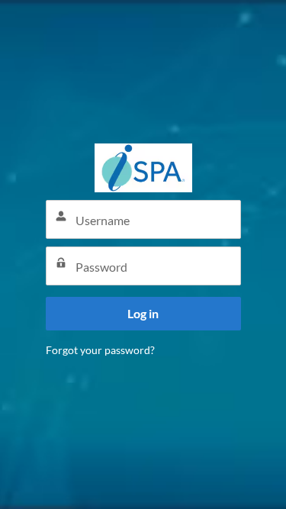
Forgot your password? (100, 349)
